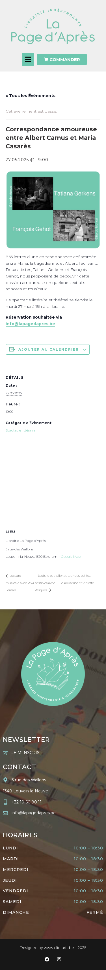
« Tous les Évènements (30, 95)
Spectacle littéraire (20, 430)
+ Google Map (69, 556)
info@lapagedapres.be (30, 323)
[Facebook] (47, 959)
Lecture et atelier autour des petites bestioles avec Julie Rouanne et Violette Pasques (64, 583)
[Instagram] (59, 959)
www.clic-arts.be (59, 947)
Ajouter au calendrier (48, 349)
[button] (28, 59)
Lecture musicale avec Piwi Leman (20, 583)
